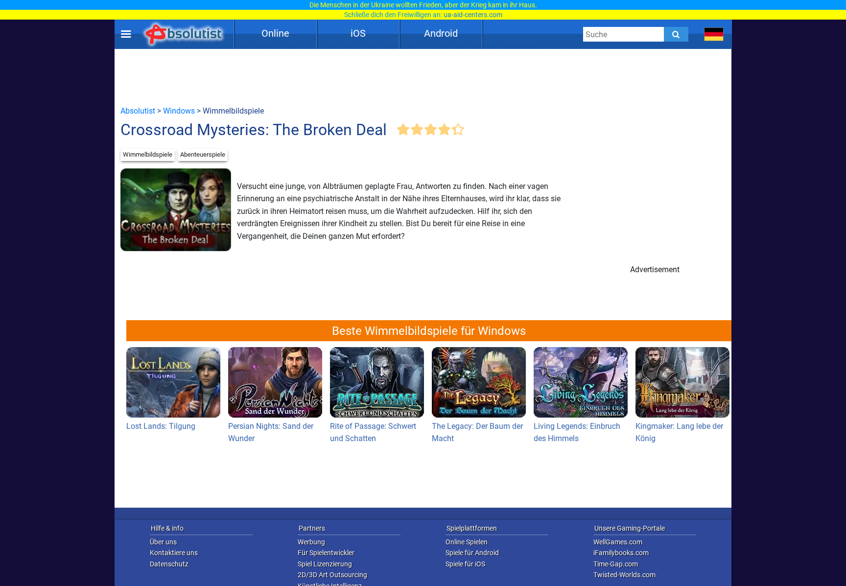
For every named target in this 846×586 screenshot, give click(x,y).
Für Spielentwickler (326, 553)
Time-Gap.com (615, 564)
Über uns (163, 542)
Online (275, 33)
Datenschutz (169, 564)
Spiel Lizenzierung (325, 564)
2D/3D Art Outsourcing (332, 575)
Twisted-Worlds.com (624, 575)
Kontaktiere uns (174, 553)
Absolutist (137, 111)
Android (441, 33)
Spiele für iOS (465, 564)
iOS (358, 33)
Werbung (311, 542)
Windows (179, 111)
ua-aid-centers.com (473, 15)
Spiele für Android (472, 553)
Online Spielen (467, 542)
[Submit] (676, 34)
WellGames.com (617, 542)
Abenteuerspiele (202, 154)
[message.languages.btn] (714, 34)
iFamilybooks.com (621, 553)
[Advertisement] (423, 77)
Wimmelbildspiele (147, 154)
